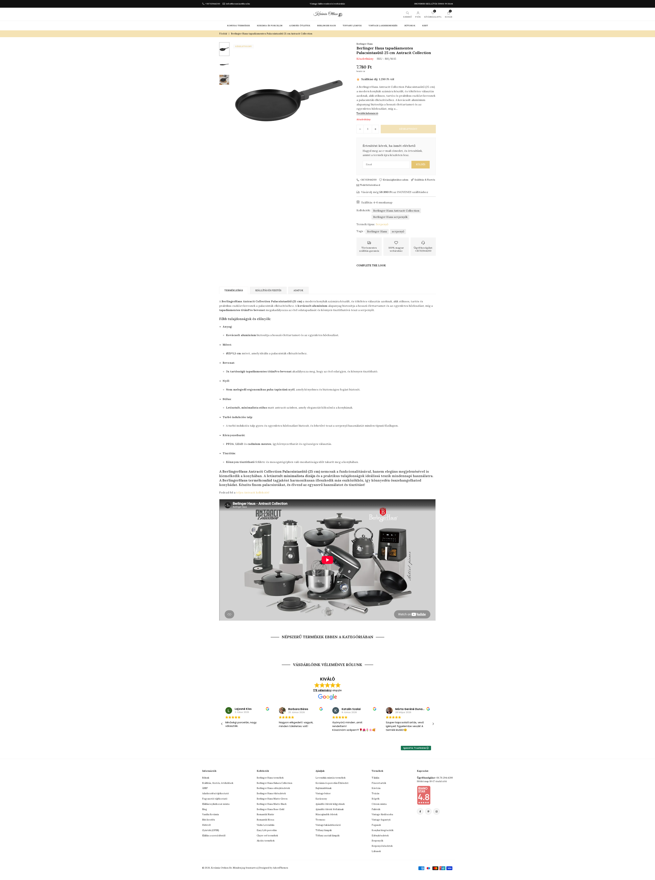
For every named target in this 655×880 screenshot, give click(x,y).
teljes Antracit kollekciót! (252, 492)
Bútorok (409, 25)
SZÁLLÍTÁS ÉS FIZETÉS (268, 290)
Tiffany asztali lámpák (328, 835)
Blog (204, 809)
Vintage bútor (323, 793)
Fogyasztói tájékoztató (215, 798)
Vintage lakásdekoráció (328, 825)
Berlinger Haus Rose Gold (270, 809)
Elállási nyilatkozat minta (215, 804)
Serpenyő (382, 224)
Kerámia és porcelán (269, 25)
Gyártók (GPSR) (210, 830)
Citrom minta (379, 804)
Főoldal (223, 33)
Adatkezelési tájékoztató (215, 793)
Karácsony (321, 798)
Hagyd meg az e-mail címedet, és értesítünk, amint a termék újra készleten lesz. (393, 153)
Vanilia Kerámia (210, 814)
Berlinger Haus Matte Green (272, 798)
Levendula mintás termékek (331, 777)
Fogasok (376, 825)
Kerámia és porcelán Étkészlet (332, 783)
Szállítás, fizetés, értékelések (217, 783)
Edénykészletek (380, 835)
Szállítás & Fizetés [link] (424, 180)
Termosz (320, 819)
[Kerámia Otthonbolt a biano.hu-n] (424, 795)
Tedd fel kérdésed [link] (370, 185)
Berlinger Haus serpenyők (390, 217)
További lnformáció (367, 113)
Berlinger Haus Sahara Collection (274, 783)
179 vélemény (322, 690)
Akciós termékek (266, 840)
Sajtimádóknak (324, 788)
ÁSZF (205, 788)
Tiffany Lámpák (352, 25)
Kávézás (376, 788)
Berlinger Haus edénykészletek (273, 788)
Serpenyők (377, 840)
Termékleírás (233, 290)
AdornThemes (280, 867)
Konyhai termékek (238, 25)
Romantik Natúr (265, 814)
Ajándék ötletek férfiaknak (330, 809)
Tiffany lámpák (324, 830)
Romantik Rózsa (265, 819)
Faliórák (376, 809)
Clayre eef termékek (267, 835)
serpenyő (398, 231)
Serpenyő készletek (382, 846)
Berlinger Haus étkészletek (271, 793)
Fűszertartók (379, 783)
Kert (425, 25)
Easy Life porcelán (267, 830)
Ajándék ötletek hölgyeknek (330, 804)
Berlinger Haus (326, 25)
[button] (339, 100)
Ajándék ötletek (299, 25)
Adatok (298, 290)
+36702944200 (212, 4)
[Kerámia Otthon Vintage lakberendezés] (328, 13)
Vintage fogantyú (381, 819)
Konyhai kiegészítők (383, 830)
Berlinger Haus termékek (270, 777)
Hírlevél (206, 825)
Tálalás (375, 777)
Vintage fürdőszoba (382, 814)
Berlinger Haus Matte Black (272, 804)
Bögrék (376, 798)
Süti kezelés (208, 819)
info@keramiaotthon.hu (238, 4)
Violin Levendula (265, 825)
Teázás (375, 793)
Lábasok (376, 851)
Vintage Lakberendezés (383, 25)
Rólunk (205, 777)
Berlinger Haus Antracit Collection (396, 210)
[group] (289, 100)
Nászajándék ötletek (327, 814)
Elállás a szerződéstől (213, 835)
